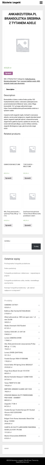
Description (10, 89)
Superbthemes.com (22, 462)
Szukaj (7, 241)
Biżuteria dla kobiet (10, 81)
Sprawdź (8, 73)
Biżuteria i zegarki (11, 2)
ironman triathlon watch (28, 81)
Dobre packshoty (10, 268)
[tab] (10, 89)
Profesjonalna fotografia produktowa (17, 264)
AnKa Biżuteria (30, 79)
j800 (38, 81)
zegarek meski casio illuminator (14, 83)
